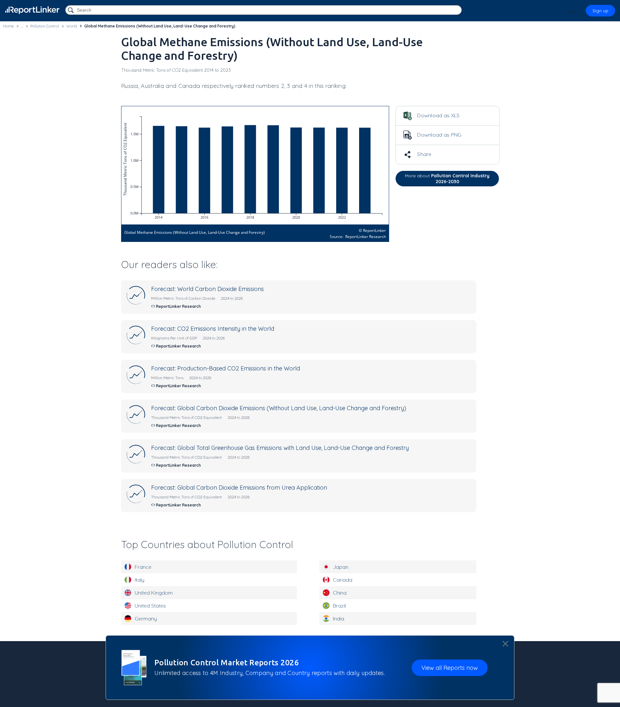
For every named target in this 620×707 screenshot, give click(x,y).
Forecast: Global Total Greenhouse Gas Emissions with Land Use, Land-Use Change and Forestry (280, 448)
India (338, 618)
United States (150, 605)
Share (424, 154)
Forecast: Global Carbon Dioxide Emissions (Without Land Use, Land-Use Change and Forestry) (278, 408)
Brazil (339, 605)
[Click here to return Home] (32, 10)
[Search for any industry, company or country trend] (71, 10)
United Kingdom (154, 592)
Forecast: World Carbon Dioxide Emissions (207, 289)
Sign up (600, 11)
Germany (146, 618)
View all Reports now (449, 667)
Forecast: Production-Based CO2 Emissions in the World (225, 368)
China (339, 592)
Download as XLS (438, 115)
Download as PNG (439, 134)
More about (447, 178)
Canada (342, 580)
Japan (340, 567)
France (143, 567)
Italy (139, 580)
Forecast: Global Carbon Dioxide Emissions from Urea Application (239, 487)
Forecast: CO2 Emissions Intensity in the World (212, 328)
